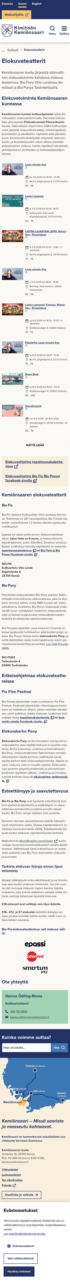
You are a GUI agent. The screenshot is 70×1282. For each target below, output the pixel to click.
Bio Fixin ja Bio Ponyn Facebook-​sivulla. (31, 552)
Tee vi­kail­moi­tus (12, 1180)
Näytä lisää (35, 445)
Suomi (22, 4)
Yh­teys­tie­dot (10, 1169)
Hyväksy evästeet (19, 1271)
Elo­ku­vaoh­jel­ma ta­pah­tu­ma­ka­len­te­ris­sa (34, 464)
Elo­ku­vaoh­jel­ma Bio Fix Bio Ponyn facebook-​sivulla (32, 478)
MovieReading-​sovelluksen (38, 841)
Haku (52, 34)
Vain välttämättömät (21, 1258)
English (36, 4)
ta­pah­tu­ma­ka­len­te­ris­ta (37, 717)
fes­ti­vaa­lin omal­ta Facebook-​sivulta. (33, 719)
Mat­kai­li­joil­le (14, 15)
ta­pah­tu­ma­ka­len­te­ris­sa (19, 550)
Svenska (7, 4)
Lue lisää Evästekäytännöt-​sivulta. (25, 1234)
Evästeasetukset (23, 1246)
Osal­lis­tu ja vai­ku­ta (19, 1194)
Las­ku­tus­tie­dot (11, 1175)
